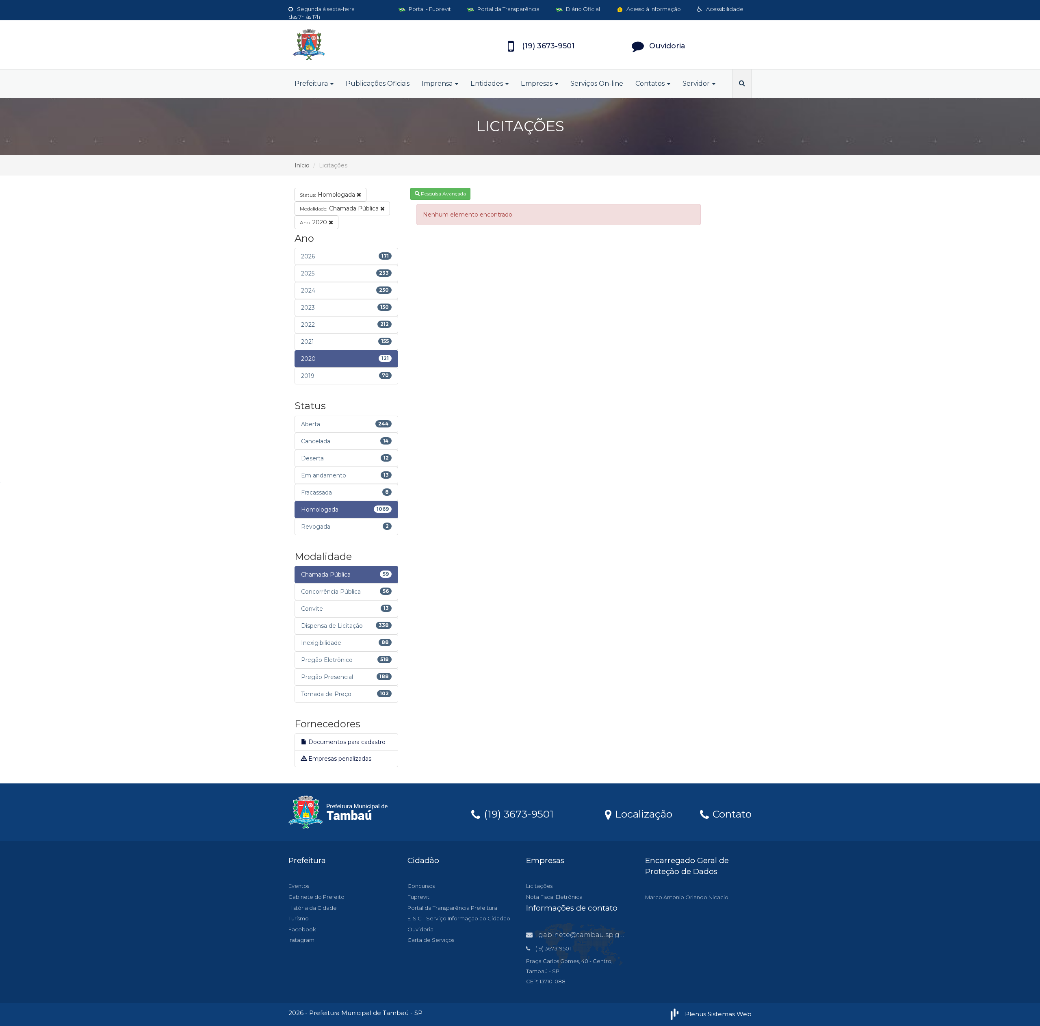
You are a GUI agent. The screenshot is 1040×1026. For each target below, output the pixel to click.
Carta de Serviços (430, 940)
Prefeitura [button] (312, 83)
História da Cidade (312, 908)
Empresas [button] (537, 83)
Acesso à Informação (653, 9)
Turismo (298, 918)
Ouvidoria (420, 929)
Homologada (328, 194)
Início (302, 165)
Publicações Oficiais (378, 83)
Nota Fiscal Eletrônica (554, 897)
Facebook (302, 929)
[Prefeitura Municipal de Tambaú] (361, 44)
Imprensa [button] (438, 83)
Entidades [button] (487, 83)
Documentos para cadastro (346, 742)
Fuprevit (418, 897)
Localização (642, 813)
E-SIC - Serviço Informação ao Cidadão (458, 918)
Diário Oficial (582, 9)
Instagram (301, 940)
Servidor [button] (696, 83)
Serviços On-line (596, 83)
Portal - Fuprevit (429, 9)
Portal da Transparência (508, 9)
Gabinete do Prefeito (316, 897)
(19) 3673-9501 (517, 813)
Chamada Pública (340, 208)
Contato (731, 813)
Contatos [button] (650, 83)
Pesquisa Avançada (443, 194)
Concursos (421, 886)
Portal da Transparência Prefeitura (452, 908)
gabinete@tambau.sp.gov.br (587, 935)
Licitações (539, 886)
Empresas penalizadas (339, 758)
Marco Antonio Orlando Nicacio (686, 897)
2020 (314, 222)
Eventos (298, 886)
